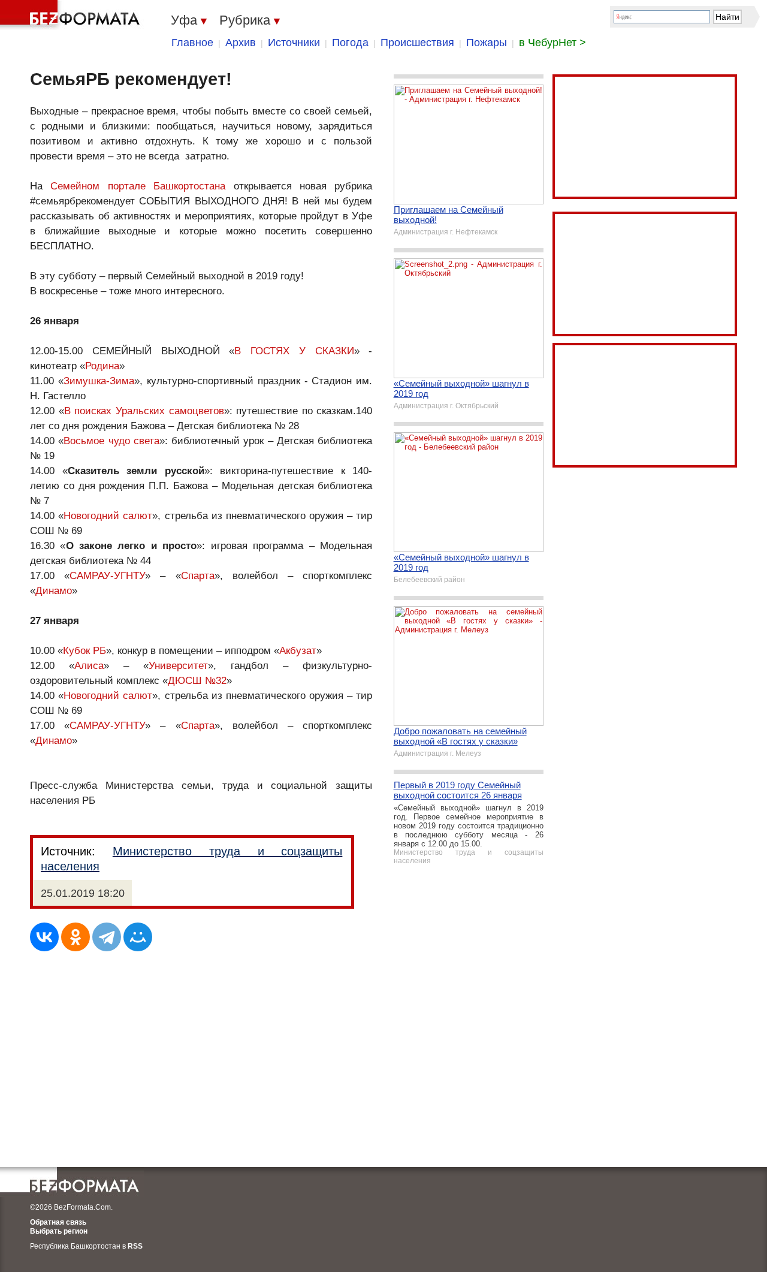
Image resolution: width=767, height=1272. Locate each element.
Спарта (198, 575)
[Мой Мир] (137, 937)
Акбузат (297, 650)
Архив (240, 43)
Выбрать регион (58, 1231)
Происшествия (417, 43)
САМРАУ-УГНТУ (107, 575)
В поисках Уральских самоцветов (144, 411)
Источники (294, 43)
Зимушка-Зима (99, 381)
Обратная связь (58, 1222)
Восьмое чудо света (111, 441)
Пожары (486, 43)
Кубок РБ (84, 650)
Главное (192, 43)
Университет (178, 665)
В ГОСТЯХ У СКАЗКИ (294, 351)
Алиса (89, 665)
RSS (135, 1246)
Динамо (53, 590)
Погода (350, 43)
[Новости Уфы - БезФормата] (72, 15)
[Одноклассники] (75, 937)
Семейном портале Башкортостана (137, 186)
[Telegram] (106, 937)
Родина (102, 366)
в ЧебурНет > (552, 43)
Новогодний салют (108, 516)
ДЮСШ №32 (197, 680)
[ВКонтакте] (44, 937)
